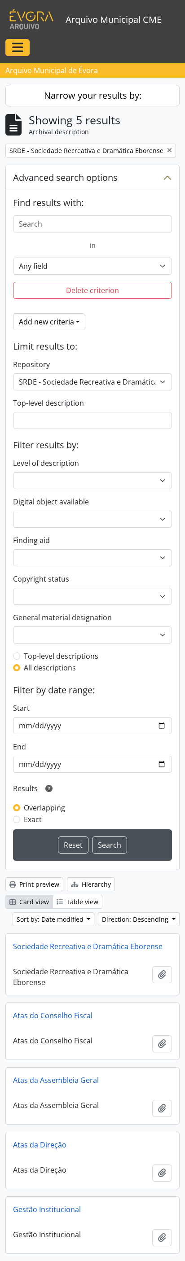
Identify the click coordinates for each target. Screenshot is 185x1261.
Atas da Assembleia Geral (56, 1080)
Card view (33, 902)
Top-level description (48, 403)
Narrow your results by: (92, 95)
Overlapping (44, 808)
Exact (33, 819)
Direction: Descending (136, 919)
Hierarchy (95, 884)
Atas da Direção (39, 1145)
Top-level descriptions (61, 656)
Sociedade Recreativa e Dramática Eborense (88, 946)
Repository (31, 364)
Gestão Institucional (47, 1209)
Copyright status (41, 579)
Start (21, 708)
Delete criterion (92, 290)
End (19, 747)
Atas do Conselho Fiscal (52, 1015)
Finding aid (31, 540)
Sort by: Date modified (51, 919)
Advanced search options (65, 177)
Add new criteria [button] (46, 322)
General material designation (62, 617)
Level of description (46, 463)
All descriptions (50, 668)
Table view (81, 902)
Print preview (38, 884)
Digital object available (51, 502)
